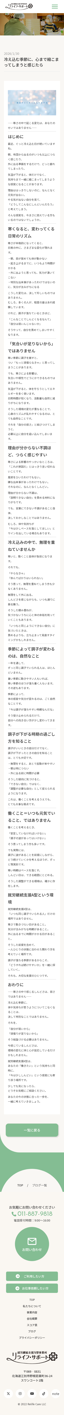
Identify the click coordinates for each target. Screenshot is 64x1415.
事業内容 (32, 1312)
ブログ (32, 1331)
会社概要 (32, 1318)
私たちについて (32, 1306)
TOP (20, 1185)
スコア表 (32, 1325)
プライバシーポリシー (32, 1337)
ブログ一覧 (39, 1185)
